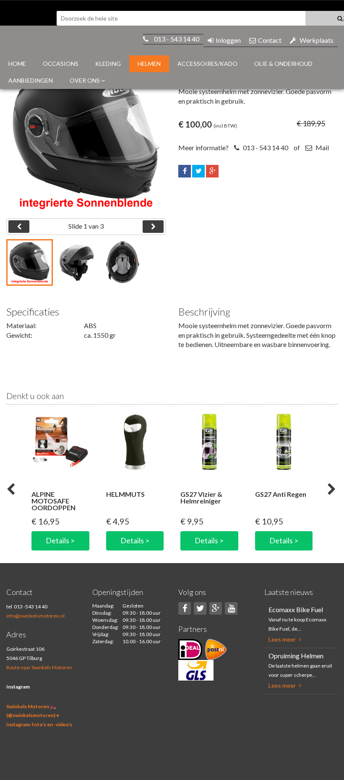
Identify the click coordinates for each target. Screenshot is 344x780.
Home (17, 63)
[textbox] (181, 18)
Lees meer (282, 639)
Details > (60, 540)
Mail (321, 147)
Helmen (149, 63)
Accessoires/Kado (207, 63)
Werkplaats (317, 40)
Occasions (60, 63)
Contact (269, 40)
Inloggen (228, 40)
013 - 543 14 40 (176, 39)
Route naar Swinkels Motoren (39, 667)
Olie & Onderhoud (283, 63)
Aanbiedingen (30, 80)
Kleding (108, 63)
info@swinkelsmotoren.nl (35, 616)
